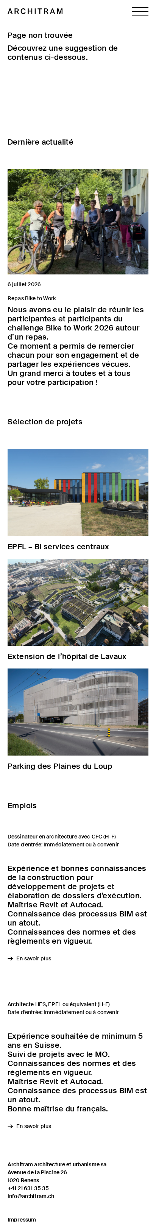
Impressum (22, 1219)
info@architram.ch (31, 1196)
